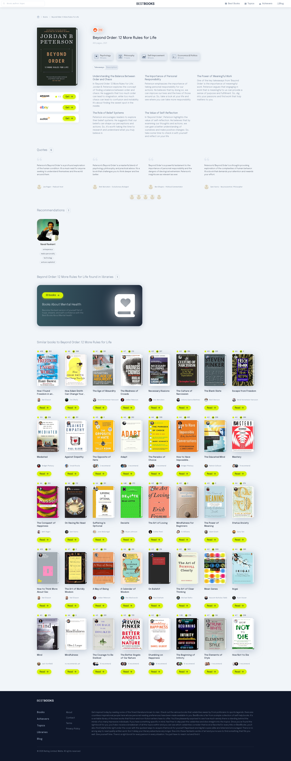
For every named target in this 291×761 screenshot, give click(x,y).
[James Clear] (122, 466)
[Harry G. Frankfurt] (152, 555)
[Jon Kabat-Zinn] (180, 489)
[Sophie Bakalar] (208, 664)
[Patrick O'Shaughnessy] (125, 466)
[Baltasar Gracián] (68, 555)
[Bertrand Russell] (40, 489)
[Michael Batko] (178, 598)
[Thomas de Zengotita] (40, 423)
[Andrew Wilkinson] (236, 664)
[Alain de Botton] (236, 489)
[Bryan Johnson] (122, 532)
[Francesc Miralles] (236, 555)
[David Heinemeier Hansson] (94, 400)
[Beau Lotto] (124, 489)
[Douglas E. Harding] (68, 489)
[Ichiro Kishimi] (96, 621)
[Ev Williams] (234, 466)
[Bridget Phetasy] (39, 466)
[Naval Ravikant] (180, 664)
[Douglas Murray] (124, 357)
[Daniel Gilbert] (152, 621)
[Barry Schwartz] (152, 423)
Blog (281, 4)
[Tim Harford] (124, 423)
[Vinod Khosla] (67, 466)
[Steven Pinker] (208, 357)
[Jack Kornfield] (39, 664)
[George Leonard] (236, 423)
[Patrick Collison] (206, 466)
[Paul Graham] (150, 598)
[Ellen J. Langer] (68, 621)
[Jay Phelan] (208, 559)
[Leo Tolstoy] (124, 555)
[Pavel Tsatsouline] (153, 466)
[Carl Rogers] (96, 555)
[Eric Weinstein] (150, 400)
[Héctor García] (236, 559)
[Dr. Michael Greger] (236, 621)
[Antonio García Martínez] (178, 400)
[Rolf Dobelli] (180, 555)
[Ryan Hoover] (234, 598)
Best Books (234, 4)
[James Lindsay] (180, 423)
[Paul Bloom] (68, 423)
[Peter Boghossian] (180, 427)
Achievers (267, 4)
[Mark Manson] (206, 400)
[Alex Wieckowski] (122, 598)
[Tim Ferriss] (236, 466)
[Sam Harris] (67, 532)
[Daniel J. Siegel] (40, 621)
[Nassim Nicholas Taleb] (150, 466)
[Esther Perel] (150, 532)
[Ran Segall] (97, 664)
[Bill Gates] (125, 664)
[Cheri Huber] (96, 489)
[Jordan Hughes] (234, 664)
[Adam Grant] (94, 466)
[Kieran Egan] (208, 423)
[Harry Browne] (40, 357)
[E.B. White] (208, 625)
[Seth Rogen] (39, 532)
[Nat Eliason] (39, 400)
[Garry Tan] (234, 532)
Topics (251, 4)
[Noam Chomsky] (152, 357)
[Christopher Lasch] (180, 357)
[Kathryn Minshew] (97, 466)
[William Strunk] (208, 621)
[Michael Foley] (96, 357)
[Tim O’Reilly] (67, 400)
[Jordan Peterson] (122, 400)
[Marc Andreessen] (94, 664)
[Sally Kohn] (96, 423)
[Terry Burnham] (208, 555)
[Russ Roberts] (68, 357)
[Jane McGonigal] (94, 532)
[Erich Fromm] (236, 357)
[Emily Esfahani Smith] (208, 489)
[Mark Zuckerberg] (122, 664)
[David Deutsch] (180, 621)
